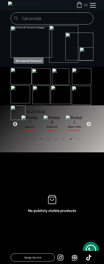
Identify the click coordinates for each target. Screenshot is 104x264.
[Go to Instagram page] (63, 257)
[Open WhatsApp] (91, 250)
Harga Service (32, 257)
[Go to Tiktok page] (89, 257)
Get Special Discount (29, 60)
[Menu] (93, 5)
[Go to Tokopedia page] (77, 257)
